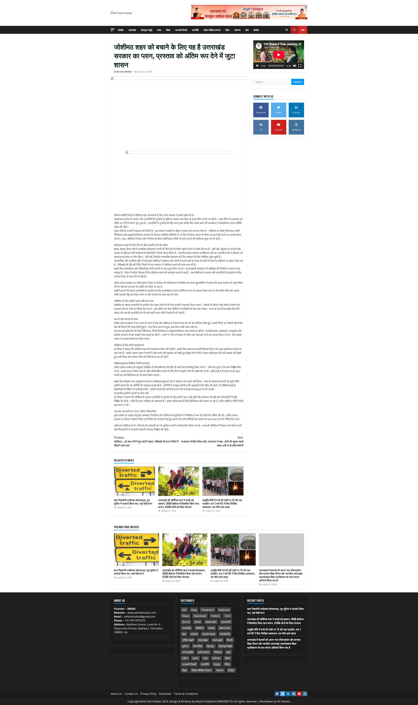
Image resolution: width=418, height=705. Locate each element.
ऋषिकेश (200, 628)
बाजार (195, 658)
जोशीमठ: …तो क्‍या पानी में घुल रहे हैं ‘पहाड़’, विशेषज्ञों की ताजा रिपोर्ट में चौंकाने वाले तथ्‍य (146, 441)
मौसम (227, 658)
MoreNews (266, 701)
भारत (159, 30)
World (186, 622)
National (224, 610)
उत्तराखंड (132, 30)
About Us (116, 694)
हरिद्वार (231, 670)
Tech (227, 616)
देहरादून (210, 646)
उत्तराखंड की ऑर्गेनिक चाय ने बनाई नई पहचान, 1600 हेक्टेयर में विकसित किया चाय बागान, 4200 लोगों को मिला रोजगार (178, 481)
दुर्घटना (185, 646)
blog (194, 610)
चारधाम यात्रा (208, 634)
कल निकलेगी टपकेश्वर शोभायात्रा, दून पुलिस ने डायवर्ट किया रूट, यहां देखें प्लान (134, 481)
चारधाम (194, 634)
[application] (278, 54)
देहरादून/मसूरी (146, 30)
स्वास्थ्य (237, 30)
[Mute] (294, 65)
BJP (184, 610)
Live (303, 30)
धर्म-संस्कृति (187, 652)
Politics (215, 616)
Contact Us (131, 694)
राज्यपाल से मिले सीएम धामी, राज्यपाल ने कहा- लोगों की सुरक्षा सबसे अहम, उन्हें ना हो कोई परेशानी (212, 441)
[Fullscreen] (299, 65)
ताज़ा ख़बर (203, 640)
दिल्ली (230, 640)
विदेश (168, 30)
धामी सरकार (203, 652)
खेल (247, 30)
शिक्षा (227, 30)
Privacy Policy (148, 694)
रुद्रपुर (217, 664)
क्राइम (211, 628)
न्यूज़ (228, 652)
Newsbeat (200, 616)
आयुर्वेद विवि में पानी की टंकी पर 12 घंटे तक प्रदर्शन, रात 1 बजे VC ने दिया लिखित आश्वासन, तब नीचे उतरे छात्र (222, 481)
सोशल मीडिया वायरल (212, 30)
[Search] (287, 30)
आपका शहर (210, 622)
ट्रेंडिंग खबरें (187, 640)
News (256, 30)
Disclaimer (165, 694)
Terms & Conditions (186, 694)
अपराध (197, 622)
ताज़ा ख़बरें (217, 640)
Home (121, 30)
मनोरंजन (216, 658)
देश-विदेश (197, 646)
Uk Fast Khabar (124, 71)
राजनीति (195, 30)
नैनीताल (218, 652)
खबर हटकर (224, 628)
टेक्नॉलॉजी (225, 634)
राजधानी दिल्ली (181, 30)
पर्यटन (185, 658)
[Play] (257, 65)
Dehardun (207, 610)
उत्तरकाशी (225, 622)
